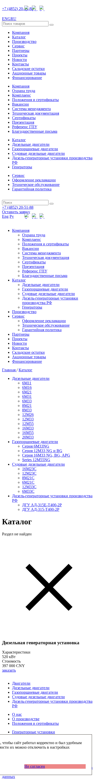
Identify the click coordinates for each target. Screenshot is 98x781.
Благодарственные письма (34, 131)
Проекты (19, 55)
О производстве (25, 719)
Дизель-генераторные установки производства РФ (50, 300)
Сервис (18, 46)
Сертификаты (24, 118)
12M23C (29, 473)
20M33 (28, 437)
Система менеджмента (31, 109)
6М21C (28, 482)
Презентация (23, 122)
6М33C (28, 491)
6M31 (27, 396)
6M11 (26, 383)
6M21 (27, 392)
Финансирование (27, 78)
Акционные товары (29, 73)
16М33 (28, 428)
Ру (12, 216)
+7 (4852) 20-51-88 (17, 9)
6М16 (27, 387)
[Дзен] (27, 8)
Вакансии (20, 104)
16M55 (28, 433)
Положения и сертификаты (35, 100)
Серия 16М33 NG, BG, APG (46, 455)
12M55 (28, 423)
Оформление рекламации (34, 180)
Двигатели (21, 683)
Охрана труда (23, 91)
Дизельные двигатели (31, 144)
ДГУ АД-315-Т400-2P (40, 509)
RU (13, 19)
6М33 (27, 401)
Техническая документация (35, 113)
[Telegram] (42, 8)
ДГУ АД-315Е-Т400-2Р (42, 505)
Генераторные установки (33, 732)
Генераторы (22, 167)
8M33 (27, 410)
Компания (20, 32)
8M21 (27, 405)
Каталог (19, 37)
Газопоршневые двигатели (35, 149)
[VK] (34, 8)
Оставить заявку (16, 212)
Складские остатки (28, 68)
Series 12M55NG (36, 460)
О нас (17, 714)
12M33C (29, 487)
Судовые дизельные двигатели (38, 153)
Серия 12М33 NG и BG (42, 451)
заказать (9, 670)
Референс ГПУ (24, 127)
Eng (5, 216)
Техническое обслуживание (36, 184)
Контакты (20, 64)
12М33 (28, 419)
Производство (24, 41)
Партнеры (20, 50)
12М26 (28, 414)
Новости (19, 59)
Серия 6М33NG (35, 446)
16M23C (29, 469)
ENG (6, 19)
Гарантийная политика (32, 189)
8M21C (28, 478)
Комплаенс (21, 95)
